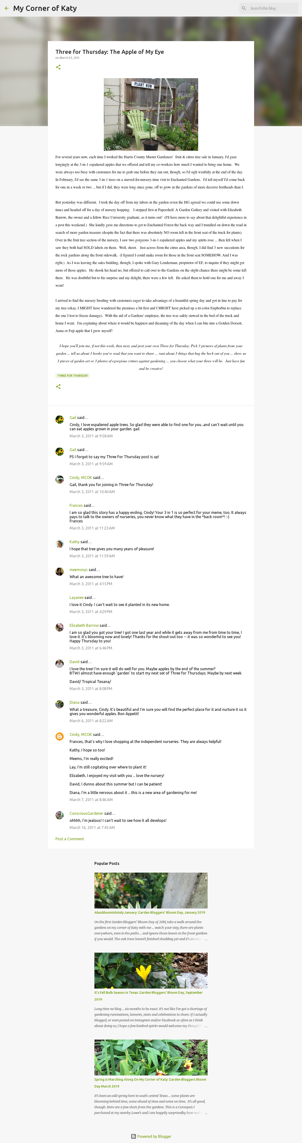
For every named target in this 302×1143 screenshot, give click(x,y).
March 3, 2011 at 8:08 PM (91, 689)
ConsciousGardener (86, 813)
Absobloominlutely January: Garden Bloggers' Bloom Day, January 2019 (149, 912)
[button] (58, 67)
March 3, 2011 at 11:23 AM (92, 528)
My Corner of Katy (45, 8)
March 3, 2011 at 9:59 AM (91, 464)
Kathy (75, 542)
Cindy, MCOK (81, 477)
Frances (76, 505)
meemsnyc (79, 569)
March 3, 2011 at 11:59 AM (92, 556)
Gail (73, 417)
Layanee (77, 597)
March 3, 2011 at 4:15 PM (91, 584)
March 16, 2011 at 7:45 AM (92, 827)
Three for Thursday (72, 375)
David (75, 662)
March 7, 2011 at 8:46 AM (91, 800)
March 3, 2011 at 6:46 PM (91, 648)
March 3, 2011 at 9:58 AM (91, 436)
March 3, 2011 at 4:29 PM (91, 612)
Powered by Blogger (153, 1136)
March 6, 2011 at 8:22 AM (91, 721)
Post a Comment (69, 839)
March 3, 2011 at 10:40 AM (92, 492)
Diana (75, 702)
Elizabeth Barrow (84, 625)
